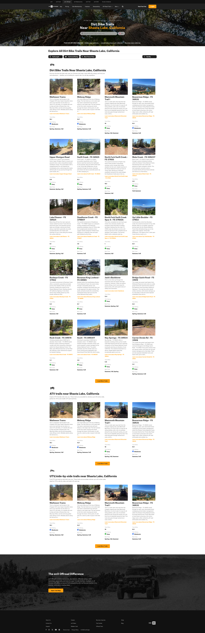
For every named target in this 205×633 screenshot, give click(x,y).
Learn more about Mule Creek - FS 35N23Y (144, 167)
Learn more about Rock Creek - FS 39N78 (61, 347)
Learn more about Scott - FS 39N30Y (89, 347)
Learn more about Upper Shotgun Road (61, 167)
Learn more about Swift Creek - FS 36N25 (89, 167)
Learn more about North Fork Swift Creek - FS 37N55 (116, 167)
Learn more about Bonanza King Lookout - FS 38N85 (89, 287)
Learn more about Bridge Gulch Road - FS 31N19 (144, 287)
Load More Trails (102, 381)
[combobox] (100, 33)
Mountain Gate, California (132, 43)
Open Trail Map (56, 590)
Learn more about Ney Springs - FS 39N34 (116, 347)
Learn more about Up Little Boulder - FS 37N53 (144, 227)
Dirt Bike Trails (88, 20)
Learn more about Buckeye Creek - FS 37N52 (61, 287)
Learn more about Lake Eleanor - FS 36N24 (61, 227)
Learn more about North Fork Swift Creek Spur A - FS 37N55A (116, 227)
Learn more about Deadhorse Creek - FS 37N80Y (89, 227)
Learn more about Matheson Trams (61, 106)
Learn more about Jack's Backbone (116, 287)
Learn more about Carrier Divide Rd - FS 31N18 (144, 347)
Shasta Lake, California (91, 43)
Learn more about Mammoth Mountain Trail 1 (116, 106)
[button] (55, 56)
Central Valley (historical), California (111, 43)
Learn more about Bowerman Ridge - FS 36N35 (144, 106)
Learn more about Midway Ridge (89, 106)
